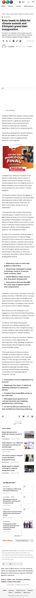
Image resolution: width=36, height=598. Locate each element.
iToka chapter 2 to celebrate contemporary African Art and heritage (12, 445)
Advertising (26, 579)
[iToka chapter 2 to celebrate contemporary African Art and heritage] (29, 445)
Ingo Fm (22, 573)
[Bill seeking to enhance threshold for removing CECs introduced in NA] (28, 500)
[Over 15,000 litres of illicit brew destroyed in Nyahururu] (28, 489)
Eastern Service (14, 573)
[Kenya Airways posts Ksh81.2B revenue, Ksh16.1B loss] (29, 434)
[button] (19, 2)
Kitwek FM (29, 571)
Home (3, 14)
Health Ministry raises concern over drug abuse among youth (17, 278)
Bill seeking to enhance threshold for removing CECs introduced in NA (11, 501)
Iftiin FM (29, 573)
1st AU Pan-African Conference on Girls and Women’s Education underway (17, 408)
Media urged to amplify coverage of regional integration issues (10, 468)
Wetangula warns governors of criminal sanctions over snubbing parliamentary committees (15, 401)
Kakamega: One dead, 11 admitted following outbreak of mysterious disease (16, 387)
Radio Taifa (4, 568)
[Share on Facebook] (3, 41)
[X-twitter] (7, 563)
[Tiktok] (14, 563)
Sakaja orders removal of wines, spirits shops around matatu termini (12, 513)
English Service (14, 568)
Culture (4, 449)
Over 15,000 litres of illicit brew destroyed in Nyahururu (12, 489)
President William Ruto (22, 540)
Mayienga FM (13, 571)
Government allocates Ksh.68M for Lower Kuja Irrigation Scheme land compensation (17, 284)
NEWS (12, 497)
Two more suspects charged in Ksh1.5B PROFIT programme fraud (12, 457)
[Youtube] (10, 563)
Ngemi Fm (4, 575)
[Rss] (21, 563)
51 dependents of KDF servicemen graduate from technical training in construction (11, 526)
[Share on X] (6, 41)
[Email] (13, 41)
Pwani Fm (29, 568)
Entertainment (11, 449)
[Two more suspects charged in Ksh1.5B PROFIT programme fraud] (29, 458)
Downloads (19, 579)
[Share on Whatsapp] (10, 41)
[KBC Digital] (7, 2)
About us (3, 579)
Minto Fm (5, 571)
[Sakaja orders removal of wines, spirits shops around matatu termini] (28, 512)
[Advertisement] (18, 68)
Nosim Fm (11, 575)
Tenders (9, 579)
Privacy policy (17, 581)
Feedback (3, 581)
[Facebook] (3, 563)
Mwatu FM (21, 571)
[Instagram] (17, 563)
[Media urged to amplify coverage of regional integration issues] (29, 468)
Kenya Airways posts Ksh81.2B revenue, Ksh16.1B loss (12, 434)
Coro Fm (22, 568)
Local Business (6, 439)
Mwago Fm (4, 573)
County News (7, 17)
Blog (8, 14)
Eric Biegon (11, 46)
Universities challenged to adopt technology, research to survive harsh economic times (17, 271)
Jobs (13, 579)
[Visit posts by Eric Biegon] (4, 46)
